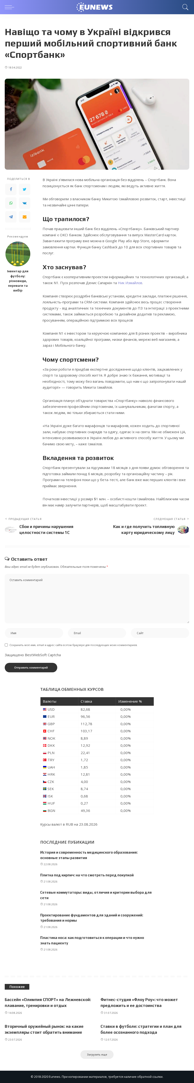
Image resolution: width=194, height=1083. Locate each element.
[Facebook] (11, 189)
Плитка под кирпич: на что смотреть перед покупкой (87, 875)
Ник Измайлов (130, 282)
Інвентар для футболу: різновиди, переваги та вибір (17, 280)
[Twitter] (24, 189)
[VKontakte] (24, 203)
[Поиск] (184, 7)
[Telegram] (11, 217)
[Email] (24, 217)
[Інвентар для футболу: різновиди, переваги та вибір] (17, 253)
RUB (69, 824)
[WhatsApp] (11, 203)
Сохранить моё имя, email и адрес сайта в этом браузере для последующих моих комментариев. (73, 645)
